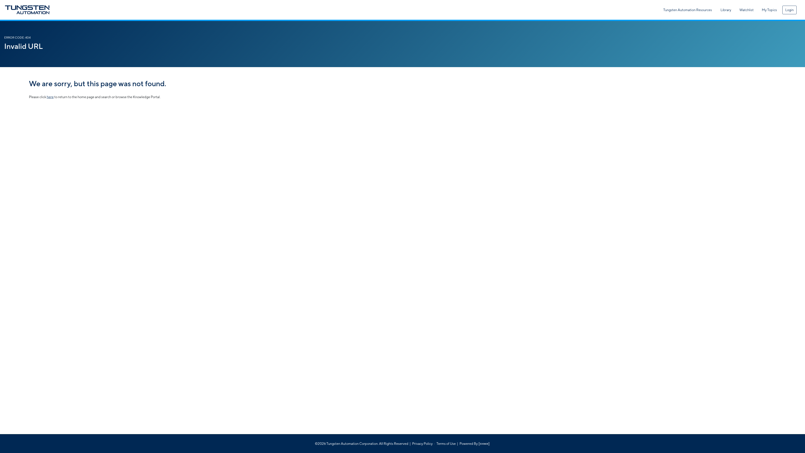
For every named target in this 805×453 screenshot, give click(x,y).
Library (726, 10)
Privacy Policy (422, 444)
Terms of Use (446, 444)
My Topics (769, 10)
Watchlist (746, 10)
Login (789, 10)
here (50, 97)
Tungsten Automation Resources (687, 10)
